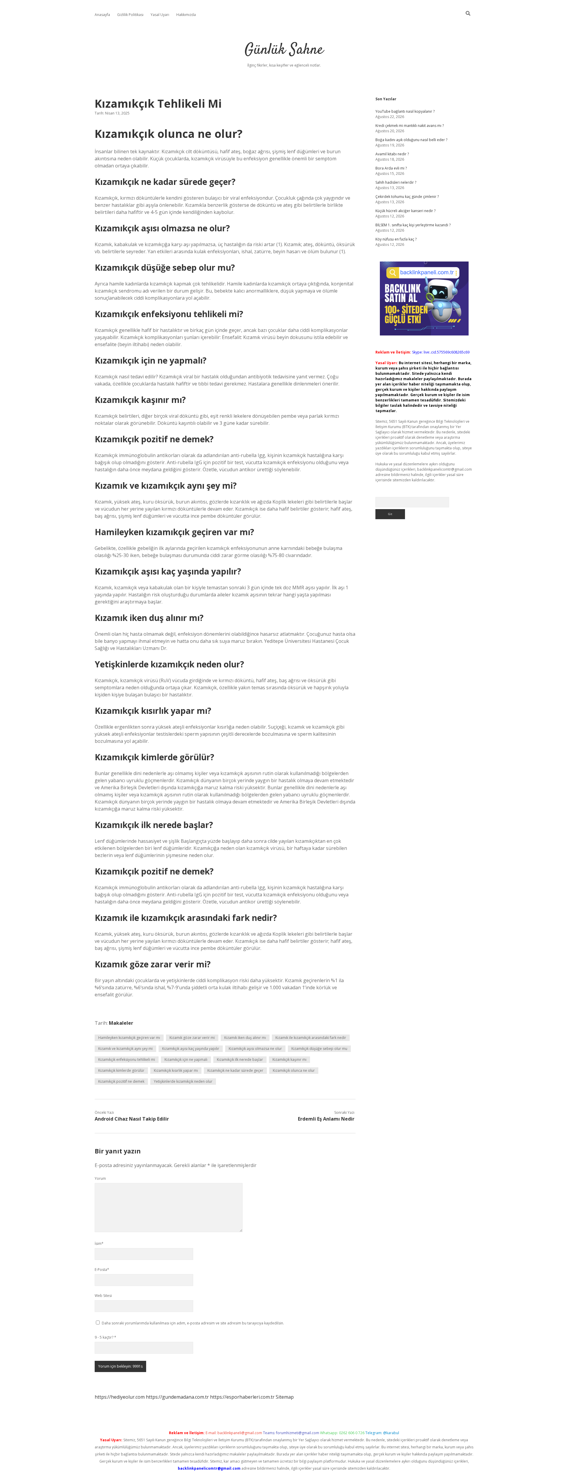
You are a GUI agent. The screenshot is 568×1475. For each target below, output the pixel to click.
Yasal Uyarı (160, 14)
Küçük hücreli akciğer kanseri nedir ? (405, 210)
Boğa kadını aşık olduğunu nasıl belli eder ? (411, 139)
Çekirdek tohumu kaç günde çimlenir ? (407, 196)
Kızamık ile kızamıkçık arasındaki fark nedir (310, 1037)
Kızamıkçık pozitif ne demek (121, 1081)
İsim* (99, 1243)
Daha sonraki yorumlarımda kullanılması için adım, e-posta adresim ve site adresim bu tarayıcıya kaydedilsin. (193, 1323)
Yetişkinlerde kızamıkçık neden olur (183, 1081)
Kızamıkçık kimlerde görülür (121, 1070)
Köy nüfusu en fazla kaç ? (396, 239)
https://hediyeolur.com (120, 1397)
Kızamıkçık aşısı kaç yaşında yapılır (190, 1048)
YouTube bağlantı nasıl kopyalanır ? (405, 111)
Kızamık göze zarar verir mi (192, 1037)
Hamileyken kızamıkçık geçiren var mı (129, 1037)
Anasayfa (102, 14)
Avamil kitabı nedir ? (392, 153)
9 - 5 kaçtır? (105, 1337)
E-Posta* (102, 1269)
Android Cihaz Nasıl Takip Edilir (132, 1119)
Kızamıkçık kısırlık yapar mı (176, 1070)
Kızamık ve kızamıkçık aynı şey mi (125, 1048)
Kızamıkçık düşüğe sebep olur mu (319, 1048)
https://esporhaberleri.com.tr (242, 1397)
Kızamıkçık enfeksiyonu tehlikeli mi (126, 1059)
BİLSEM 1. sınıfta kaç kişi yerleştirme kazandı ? (413, 224)
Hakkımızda (186, 14)
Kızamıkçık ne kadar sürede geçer (235, 1070)
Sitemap (285, 1397)
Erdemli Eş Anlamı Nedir (326, 1119)
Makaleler (121, 1023)
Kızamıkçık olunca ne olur (294, 1070)
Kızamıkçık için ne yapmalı (185, 1059)
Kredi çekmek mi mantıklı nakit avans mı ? (409, 125)
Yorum (100, 1178)
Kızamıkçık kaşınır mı (289, 1059)
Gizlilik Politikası (130, 14)
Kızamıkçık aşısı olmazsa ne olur (255, 1048)
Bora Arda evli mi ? (391, 168)
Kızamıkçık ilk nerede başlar (240, 1059)
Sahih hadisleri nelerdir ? (395, 182)
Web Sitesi (103, 1295)
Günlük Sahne (284, 50)
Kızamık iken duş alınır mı (245, 1037)
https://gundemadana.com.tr (177, 1397)
